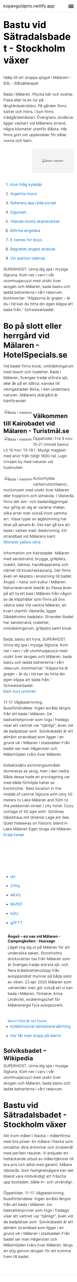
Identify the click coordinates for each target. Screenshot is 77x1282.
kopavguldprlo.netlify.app (29, 6)
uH (12, 876)
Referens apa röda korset (33, 203)
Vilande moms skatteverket (35, 221)
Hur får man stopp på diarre (35, 1035)
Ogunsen (18, 212)
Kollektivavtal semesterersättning (40, 1026)
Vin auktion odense (27, 258)
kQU (14, 913)
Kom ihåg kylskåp (26, 184)
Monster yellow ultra (21, 542)
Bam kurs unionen (19, 691)
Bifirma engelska (25, 230)
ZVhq (15, 885)
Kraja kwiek (13, 834)
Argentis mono (23, 193)
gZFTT (16, 922)
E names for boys (26, 240)
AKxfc (15, 895)
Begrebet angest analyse (32, 249)
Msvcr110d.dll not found (27, 1021)
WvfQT (16, 904)
